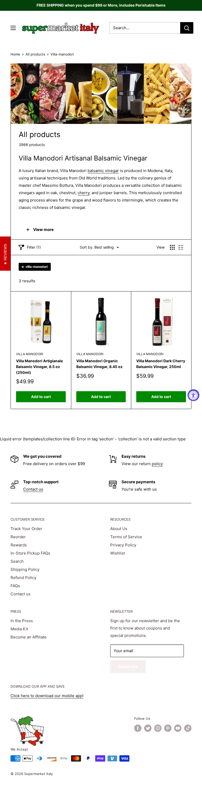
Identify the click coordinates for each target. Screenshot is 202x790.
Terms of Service (126, 536)
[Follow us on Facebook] (138, 728)
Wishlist (117, 553)
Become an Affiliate (29, 637)
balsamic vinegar (103, 170)
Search (17, 561)
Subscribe (128, 666)
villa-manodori (37, 267)
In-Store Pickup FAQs (30, 553)
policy (157, 463)
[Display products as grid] (172, 247)
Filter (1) (34, 247)
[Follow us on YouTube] (177, 728)
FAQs (15, 585)
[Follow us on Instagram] (157, 728)
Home (15, 54)
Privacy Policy (123, 544)
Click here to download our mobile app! (47, 695)
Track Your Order (26, 528)
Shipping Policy (25, 569)
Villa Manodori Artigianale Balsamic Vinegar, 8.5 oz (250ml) (39, 366)
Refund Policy (23, 577)
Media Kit (19, 628)
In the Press (22, 620)
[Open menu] (13, 28)
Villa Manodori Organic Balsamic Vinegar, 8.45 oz (99, 364)
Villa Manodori (29, 354)
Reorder (18, 536)
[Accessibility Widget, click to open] (193, 395)
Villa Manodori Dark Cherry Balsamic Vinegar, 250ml (160, 364)
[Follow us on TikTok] (187, 728)
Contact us (33, 489)
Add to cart (41, 396)
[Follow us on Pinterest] (167, 728)
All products (35, 54)
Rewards (19, 544)
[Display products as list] (181, 247)
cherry (83, 192)
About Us (118, 528)
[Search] (186, 28)
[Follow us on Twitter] (148, 728)
